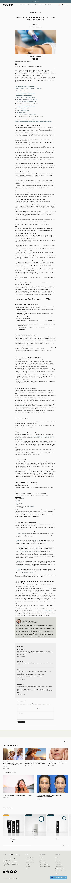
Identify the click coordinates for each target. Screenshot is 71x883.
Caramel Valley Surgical (45, 866)
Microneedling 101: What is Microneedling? (25, 86)
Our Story (35, 4)
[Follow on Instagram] (8, 872)
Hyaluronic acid (19, 503)
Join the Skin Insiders (44, 864)
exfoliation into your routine (28, 572)
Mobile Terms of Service (60, 868)
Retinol (22, 498)
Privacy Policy (38, 704)
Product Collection (30, 859)
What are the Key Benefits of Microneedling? (26, 99)
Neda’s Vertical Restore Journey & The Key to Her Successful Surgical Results (50, 795)
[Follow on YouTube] (11, 872)
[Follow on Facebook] (4, 872)
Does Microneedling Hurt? (23, 108)
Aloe (36, 535)
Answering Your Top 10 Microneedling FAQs (25, 97)
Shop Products (22, 4)
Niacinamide (18, 501)
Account (27, 868)
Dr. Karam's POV (42, 4)
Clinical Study (29, 864)
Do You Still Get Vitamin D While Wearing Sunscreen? (17, 795)
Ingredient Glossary (30, 862)
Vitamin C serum (37, 540)
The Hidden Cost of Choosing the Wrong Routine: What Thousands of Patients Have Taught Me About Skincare (12, 764)
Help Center (58, 859)
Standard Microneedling (21, 90)
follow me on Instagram (48, 610)
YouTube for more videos (47, 608)
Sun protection (18, 497)
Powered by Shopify (15, 878)
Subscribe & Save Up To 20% (35, 1)
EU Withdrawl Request (60, 877)
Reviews (30, 4)
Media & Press (43, 859)
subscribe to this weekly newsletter (31, 613)
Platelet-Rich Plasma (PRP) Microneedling (25, 93)
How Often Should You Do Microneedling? (26, 101)
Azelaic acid (31, 506)
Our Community (43, 862)
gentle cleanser (25, 533)
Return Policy (58, 862)
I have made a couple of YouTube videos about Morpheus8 (37, 474)
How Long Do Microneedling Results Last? (26, 114)
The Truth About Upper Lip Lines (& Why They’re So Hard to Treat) (57, 762)
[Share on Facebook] (33, 59)
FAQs (56, 857)
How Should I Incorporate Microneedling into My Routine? (30, 116)
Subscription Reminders (60, 870)
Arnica (40, 535)
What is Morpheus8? (21, 112)
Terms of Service (46, 704)
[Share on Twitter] (36, 59)
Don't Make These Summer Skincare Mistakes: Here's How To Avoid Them (35, 762)
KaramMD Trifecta (13, 838)
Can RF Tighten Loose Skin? (23, 110)
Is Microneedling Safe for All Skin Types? (26, 106)
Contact (57, 873)
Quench (57, 838)
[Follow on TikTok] (15, 872)
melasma (21, 405)
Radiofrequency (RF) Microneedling (24, 95)
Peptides (18, 504)
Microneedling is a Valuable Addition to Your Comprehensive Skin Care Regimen (33, 121)
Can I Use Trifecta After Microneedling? (25, 119)
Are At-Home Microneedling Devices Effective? (27, 103)
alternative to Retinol (20, 565)
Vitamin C (18, 500)
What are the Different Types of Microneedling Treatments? (28, 88)
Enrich (41, 425)
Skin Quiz (50, 4)
